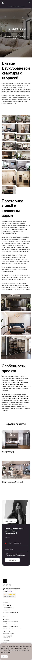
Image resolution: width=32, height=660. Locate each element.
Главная (9, 6)
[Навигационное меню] (29, 2)
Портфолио (15, 6)
